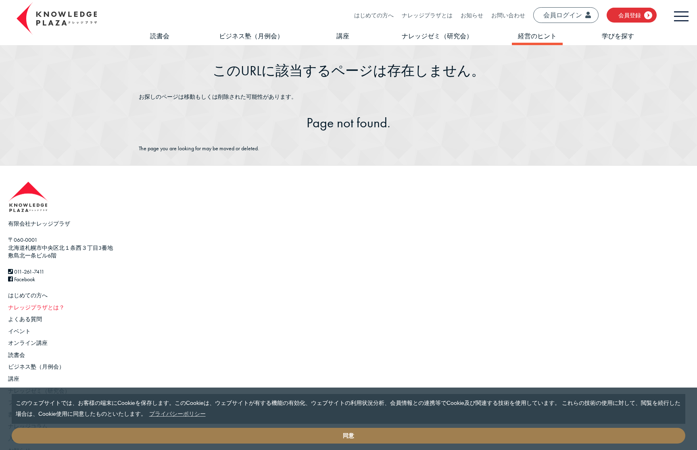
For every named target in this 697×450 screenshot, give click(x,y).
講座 (342, 36)
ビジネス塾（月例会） (251, 36)
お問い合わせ (508, 15)
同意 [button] (348, 435)
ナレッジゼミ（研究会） (437, 36)
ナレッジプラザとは (427, 15)
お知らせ (472, 15)
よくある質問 (25, 319)
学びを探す (618, 36)
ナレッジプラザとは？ (36, 307)
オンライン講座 (28, 342)
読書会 (159, 36)
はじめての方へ (374, 15)
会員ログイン (562, 15)
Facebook (24, 279)
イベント (19, 331)
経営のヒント (537, 36)
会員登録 (629, 15)
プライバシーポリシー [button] (177, 414)
